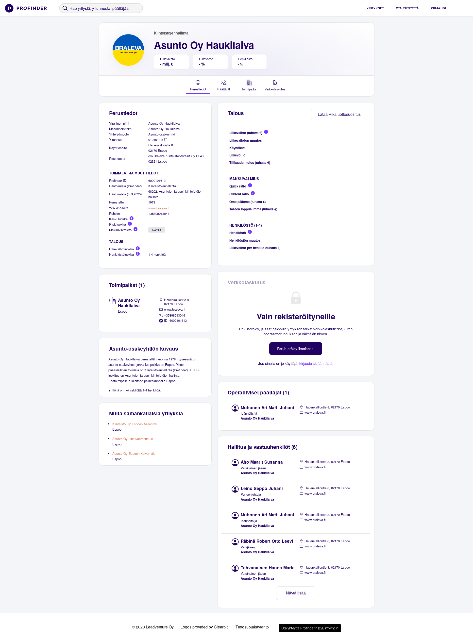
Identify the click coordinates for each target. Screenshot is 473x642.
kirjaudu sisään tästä (315, 363)
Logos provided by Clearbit (204, 627)
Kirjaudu (439, 8)
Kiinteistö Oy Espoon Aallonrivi (134, 424)
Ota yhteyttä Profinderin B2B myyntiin (309, 628)
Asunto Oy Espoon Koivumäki (133, 453)
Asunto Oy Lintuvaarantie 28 (132, 438)
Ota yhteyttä (407, 8)
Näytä (156, 230)
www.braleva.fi (158, 208)
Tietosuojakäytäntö (252, 627)
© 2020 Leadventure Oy (153, 627)
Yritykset (375, 8)
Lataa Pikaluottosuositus (339, 114)
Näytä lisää (296, 593)
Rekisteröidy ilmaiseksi (295, 348)
